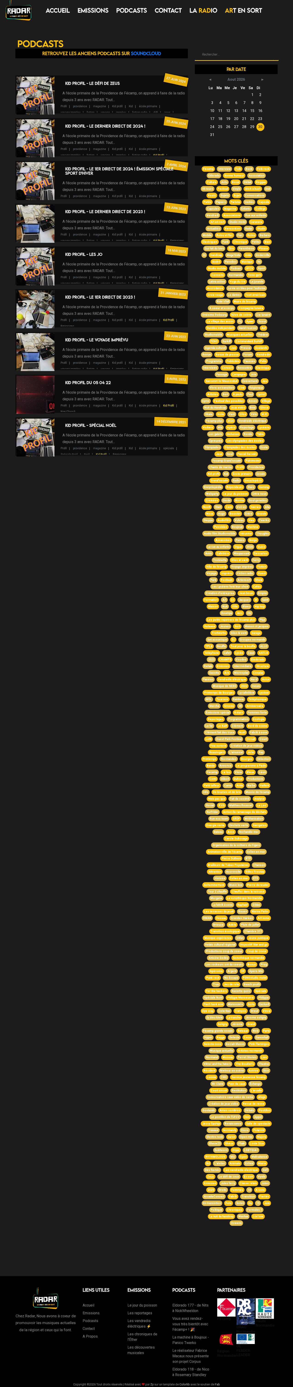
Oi (204, 255)
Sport (261, 268)
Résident (209, 1070)
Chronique (240, 241)
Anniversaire (254, 706)
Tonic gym (254, 275)
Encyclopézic (253, 480)
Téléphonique (257, 699)
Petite (256, 241)
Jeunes (225, 626)
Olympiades (212, 447)
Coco (247, 1037)
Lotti (209, 739)
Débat (247, 182)
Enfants (246, 208)
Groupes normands (252, 639)
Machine (252, 527)
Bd (208, 1163)
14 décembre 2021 (171, 422)
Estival (249, 1163)
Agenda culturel (215, 348)
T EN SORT (243, 10)
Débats (249, 1110)
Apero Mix (256, 971)
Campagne (239, 374)
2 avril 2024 (176, 165)
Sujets (224, 195)
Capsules (213, 208)
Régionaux (256, 387)
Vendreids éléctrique (252, 420)
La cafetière (246, 692)
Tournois (222, 699)
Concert (227, 367)
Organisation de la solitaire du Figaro (236, 845)
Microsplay (241, 672)
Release (209, 626)
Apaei (250, 321)
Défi (265, 1170)
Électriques (209, 241)
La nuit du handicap (221, 1216)
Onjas (235, 1150)
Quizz (261, 546)
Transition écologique (225, 931)
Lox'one (258, 1216)
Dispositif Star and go (254, 944)
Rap (261, 752)
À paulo (238, 394)
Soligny (222, 1024)
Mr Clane (218, 1083)
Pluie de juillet (250, 924)
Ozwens (236, 1223)
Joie (253, 374)
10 (249, 1190)
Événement (250, 381)
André (216, 261)
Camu (228, 785)
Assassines (223, 540)
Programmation (238, 719)
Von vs (241, 507)
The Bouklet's (245, 1064)
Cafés (257, 586)
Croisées (212, 500)
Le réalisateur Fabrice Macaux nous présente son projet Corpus (190, 1356)
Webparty (212, 493)
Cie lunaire (263, 314)
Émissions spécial (218, 712)
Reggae (261, 182)
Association (256, 175)
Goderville (263, 255)
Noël (87, 454)
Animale (235, 1163)
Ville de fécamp (216, 566)
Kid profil (117, 106)
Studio (261, 228)
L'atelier (219, 1163)
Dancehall (262, 1037)
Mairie (262, 1163)
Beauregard (217, 752)
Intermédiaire (242, 666)
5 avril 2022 (176, 379)
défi (155, 112)
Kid (131, 106)
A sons (260, 1190)
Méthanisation (253, 818)
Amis (208, 553)
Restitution (239, 1090)
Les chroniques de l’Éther (142, 1337)
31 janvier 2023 (173, 294)
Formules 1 (254, 1209)
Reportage (247, 427)
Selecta (234, 1037)
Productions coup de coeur (224, 951)
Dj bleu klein (214, 1017)
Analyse (259, 798)
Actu (224, 182)
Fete (228, 1203)
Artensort (243, 580)
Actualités (213, 228)
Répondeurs (234, 487)
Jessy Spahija (211, 1123)
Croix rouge (215, 295)
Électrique (263, 367)
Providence (256, 467)
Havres (255, 507)
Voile (220, 414)
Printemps (209, 759)
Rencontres (233, 228)
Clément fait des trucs (219, 732)
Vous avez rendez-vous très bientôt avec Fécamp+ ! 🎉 (190, 1324)
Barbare (265, 235)
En (232, 599)
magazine (99, 106)
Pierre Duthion (231, 858)
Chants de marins (220, 467)
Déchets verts (238, 825)
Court (263, 739)
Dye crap (208, 1011)
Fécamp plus (214, 420)
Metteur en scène (232, 1070)
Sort (237, 626)
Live (233, 348)
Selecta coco (212, 1044)
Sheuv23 (214, 1143)
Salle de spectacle (258, 1123)
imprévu (121, 112)
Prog (263, 964)
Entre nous (259, 493)
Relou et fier (224, 235)
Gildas (256, 904)
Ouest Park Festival (229, 739)
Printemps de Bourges (219, 692)
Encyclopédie (213, 487)
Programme (214, 361)
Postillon (264, 1110)
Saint (265, 599)
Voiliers (208, 427)
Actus (266, 679)
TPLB (208, 646)
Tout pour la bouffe (243, 646)
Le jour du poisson (235, 493)
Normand (212, 1057)
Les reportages (140, 1313)
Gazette (214, 672)
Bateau (218, 832)
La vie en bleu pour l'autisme (247, 288)
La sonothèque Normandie (244, 898)
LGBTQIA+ (251, 1150)
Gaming (264, 487)
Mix (220, 427)
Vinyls (236, 188)
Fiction (261, 566)
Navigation (259, 825)
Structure (262, 666)
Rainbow (238, 699)
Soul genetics (258, 500)
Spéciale (260, 991)
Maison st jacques (257, 626)
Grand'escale (219, 480)
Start (218, 507)
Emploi (262, 593)
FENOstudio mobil (254, 977)
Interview (224, 169)
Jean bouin (246, 593)
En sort (248, 1176)
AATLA (263, 653)
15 (258, 1203)
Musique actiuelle (221, 1050)
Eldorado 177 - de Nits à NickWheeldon (190, 1308)
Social (210, 805)
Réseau (221, 918)
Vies (251, 520)
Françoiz (240, 1011)
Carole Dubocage (236, 838)
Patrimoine (253, 460)
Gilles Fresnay (254, 871)
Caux (251, 653)
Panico (240, 540)
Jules (265, 1183)
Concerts (217, 275)
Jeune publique (258, 938)
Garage (256, 633)
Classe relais (248, 1183)
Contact (168, 10)
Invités (249, 202)
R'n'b (221, 805)
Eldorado (214, 175)
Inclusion (233, 434)
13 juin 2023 (176, 208)
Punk (225, 241)
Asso (230, 832)
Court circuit (219, 1090)
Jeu (264, 381)
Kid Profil (158, 155)
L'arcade (256, 1090)
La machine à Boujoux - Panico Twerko (190, 1340)
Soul (230, 454)
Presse (245, 348)
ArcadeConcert (214, 1196)
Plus (262, 619)
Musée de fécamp (257, 792)
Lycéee (264, 692)
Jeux (219, 454)
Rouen (242, 911)
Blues (246, 606)
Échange (255, 1083)
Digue (238, 546)
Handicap (216, 255)
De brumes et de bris (227, 792)
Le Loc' (262, 805)
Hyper (208, 1037)
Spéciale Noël (69, 454)
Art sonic (264, 918)
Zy (152, 1384)
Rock (249, 169)
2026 (250, 546)
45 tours (207, 188)
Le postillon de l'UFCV (225, 1117)
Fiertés (264, 1196)
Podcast (236, 268)
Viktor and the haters (217, 1064)
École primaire (242, 474)
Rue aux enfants (255, 215)
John (250, 752)
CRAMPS (225, 659)
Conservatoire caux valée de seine (230, 1097)
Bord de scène (257, 725)
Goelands (208, 1110)
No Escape (231, 977)
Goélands (261, 348)
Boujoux (237, 527)
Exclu (251, 1004)
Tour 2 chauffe (217, 891)
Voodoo (241, 659)
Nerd (254, 679)
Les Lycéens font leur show (230, 586)
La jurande (257, 281)
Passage (221, 374)
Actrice (253, 1070)
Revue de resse (253, 1103)
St (256, 599)
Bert (225, 394)
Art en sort (217, 222)
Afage (262, 1097)
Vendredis (263, 354)
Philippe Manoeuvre (240, 997)
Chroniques (234, 1209)
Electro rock (214, 1136)
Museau (227, 1057)
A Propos (90, 1336)
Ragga (221, 1037)
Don (247, 1117)
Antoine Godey (218, 957)
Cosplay (258, 672)
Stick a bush (253, 188)
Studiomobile (213, 334)
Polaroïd (258, 1130)
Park (213, 580)
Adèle (232, 924)
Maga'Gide (233, 255)
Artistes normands (250, 1050)
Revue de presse (227, 354)
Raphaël (242, 904)
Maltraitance (259, 1156)
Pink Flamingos (259, 1044)
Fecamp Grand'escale (226, 460)
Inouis (256, 686)
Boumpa (226, 613)
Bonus (251, 964)
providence (80, 106)
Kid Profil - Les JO (83, 254)
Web (255, 1030)
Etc (249, 613)
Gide (248, 255)
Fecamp (212, 772)
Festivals (227, 580)
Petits (207, 202)
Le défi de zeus (229, 1176)
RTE (255, 878)
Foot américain (255, 295)
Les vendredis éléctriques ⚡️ (139, 1323)
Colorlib (184, 1384)
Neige (253, 540)
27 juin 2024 (176, 80)
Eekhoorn (221, 1150)
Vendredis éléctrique (232, 679)
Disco (245, 1130)
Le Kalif (222, 725)
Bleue (250, 772)
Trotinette (220, 560)
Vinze (266, 1011)
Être (231, 248)
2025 (211, 1190)
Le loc (226, 772)
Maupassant (241, 553)
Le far (209, 725)
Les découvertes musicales (141, 1350)
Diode (227, 500)
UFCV (249, 268)
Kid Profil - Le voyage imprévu (96, 339)
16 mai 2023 (176, 251)
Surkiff (226, 341)
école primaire (148, 106)
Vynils (262, 1176)
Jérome (237, 1024)
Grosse (229, 706)
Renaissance (233, 1123)
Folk (238, 169)
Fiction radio (245, 573)
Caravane (256, 222)
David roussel (248, 328)
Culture (212, 182)
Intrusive (246, 533)
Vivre (238, 772)
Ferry (256, 560)
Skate (209, 414)
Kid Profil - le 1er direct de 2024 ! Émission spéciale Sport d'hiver (119, 171)
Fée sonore (218, 745)
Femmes (237, 1190)
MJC (264, 414)
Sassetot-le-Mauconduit (222, 381)
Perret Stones (247, 1057)
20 (240, 706)
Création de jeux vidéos (246, 745)
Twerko (264, 520)
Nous (209, 513)
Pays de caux (236, 1083)
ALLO (263, 646)
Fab (217, 1384)
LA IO (203, 10)
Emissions (93, 10)
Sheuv (229, 1143)
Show (258, 580)
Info (205, 792)
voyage (105, 112)
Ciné (242, 387)
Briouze (218, 924)
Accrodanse (215, 288)
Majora (261, 1136)
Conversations (255, 195)
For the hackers (216, 991)
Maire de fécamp (245, 301)
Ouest (262, 573)
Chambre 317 (253, 931)
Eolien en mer (256, 851)
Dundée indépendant (220, 328)
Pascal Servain (247, 454)
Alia (267, 507)
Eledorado (258, 659)
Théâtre (262, 334)
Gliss (242, 414)
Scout (262, 321)
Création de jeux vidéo (223, 1103)
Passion (208, 679)
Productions (255, 778)
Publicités (232, 361)
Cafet (227, 653)
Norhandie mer (249, 832)
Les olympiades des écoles (245, 440)
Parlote (235, 202)
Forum (247, 354)
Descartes (261, 553)
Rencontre (244, 367)
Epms (205, 401)
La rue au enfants (218, 546)
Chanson (259, 865)
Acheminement (214, 885)
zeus (167, 112)
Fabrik (233, 1196)
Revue (206, 354)
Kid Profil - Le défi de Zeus (92, 83)
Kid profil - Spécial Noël (90, 425)
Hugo (221, 513)
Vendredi (212, 215)
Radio (236, 480)
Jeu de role (231, 984)
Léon (262, 772)
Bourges (246, 759)
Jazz (239, 613)
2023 (211, 659)
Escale (260, 474)
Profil (64, 106)
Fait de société (240, 798)
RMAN (207, 918)
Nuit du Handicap (215, 407)
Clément (237, 725)
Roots (212, 195)
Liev (264, 1057)
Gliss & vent (239, 633)
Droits (223, 1190)
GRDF (236, 818)
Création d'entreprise (220, 593)
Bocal (235, 182)
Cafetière (223, 553)
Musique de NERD (224, 686)
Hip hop (260, 606)
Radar (248, 228)
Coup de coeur (257, 951)
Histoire (219, 878)
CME (224, 1077)
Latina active (217, 281)
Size (266, 1070)
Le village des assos (220, 321)
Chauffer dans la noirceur (248, 891)
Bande (211, 765)
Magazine (230, 208)
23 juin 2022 (176, 336)
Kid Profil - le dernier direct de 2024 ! (105, 126)
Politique (216, 1209)
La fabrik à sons (222, 904)
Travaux (213, 1130)
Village (266, 401)
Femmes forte (257, 712)
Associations (232, 215)
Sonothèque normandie (248, 957)
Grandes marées (242, 918)
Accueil (58, 10)
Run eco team (219, 818)
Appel (258, 1117)
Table (260, 434)
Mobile (207, 235)
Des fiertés (212, 1170)
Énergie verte (215, 825)
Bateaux (243, 1030)
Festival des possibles (229, 401)
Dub (267, 188)
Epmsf (261, 394)
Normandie (235, 275)
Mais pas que (216, 798)
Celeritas (224, 1011)
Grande (261, 513)
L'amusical (236, 752)
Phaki (241, 1143)
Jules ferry (228, 1183)
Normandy (229, 1130)
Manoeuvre (235, 1004)
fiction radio (139, 112)
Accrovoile (233, 871)
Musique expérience (218, 938)
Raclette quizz (241, 991)
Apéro (231, 427)
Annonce (226, 765)
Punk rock (213, 977)
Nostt (206, 507)
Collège (260, 208)
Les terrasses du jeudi (219, 911)
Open (243, 1156)
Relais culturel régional (220, 944)
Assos (252, 401)
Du (250, 1203)
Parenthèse (246, 248)
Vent (232, 414)
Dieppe (208, 520)
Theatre (263, 1064)
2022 (244, 686)
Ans (226, 672)
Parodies (231, 261)
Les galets (215, 434)
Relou (251, 235)
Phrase (263, 248)
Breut (254, 1011)
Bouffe (221, 646)
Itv (259, 261)
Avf (263, 328)
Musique (247, 261)
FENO (214, 341)
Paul (250, 394)
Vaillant (264, 785)
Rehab (208, 666)
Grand (251, 1024)
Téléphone (211, 653)
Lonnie (211, 1077)
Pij (239, 321)
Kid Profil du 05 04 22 (88, 382)
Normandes (228, 759)
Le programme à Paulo (251, 765)
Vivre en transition (222, 387)
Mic (232, 1156)
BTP (248, 858)
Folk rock (263, 169)
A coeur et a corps (221, 308)
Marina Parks (260, 911)
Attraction (214, 871)
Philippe (263, 997)
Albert (225, 778)
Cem (229, 507)
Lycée (239, 653)
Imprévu (226, 573)
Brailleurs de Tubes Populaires (228, 865)
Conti (212, 778)
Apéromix (216, 971)
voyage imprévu (71, 112)
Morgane (216, 898)
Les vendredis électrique (241, 1170)
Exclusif (264, 1004)
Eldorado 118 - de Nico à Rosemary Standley (190, 1372)
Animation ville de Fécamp (224, 851)
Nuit (225, 606)
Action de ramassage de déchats (244, 812)
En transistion (212, 1203)
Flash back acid (213, 1004)
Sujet (236, 195)
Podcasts (131, 10)
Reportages (215, 719)
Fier (240, 235)
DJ (233, 639)
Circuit (250, 739)
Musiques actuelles (240, 334)
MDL (209, 699)
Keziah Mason (235, 1044)
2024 (230, 420)
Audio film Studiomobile (219, 533)
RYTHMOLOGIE (215, 1156)
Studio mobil (237, 222)
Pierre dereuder (258, 885)
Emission (210, 1183)
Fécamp (208, 169)
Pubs (263, 361)
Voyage (212, 573)
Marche (214, 706)
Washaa (243, 1216)
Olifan (240, 938)
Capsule (263, 202)
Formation (211, 599)
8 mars (238, 712)
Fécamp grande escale (218, 1030)
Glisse (264, 407)
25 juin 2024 (176, 122)
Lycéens (264, 427)
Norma (239, 500)
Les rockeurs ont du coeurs (224, 964)
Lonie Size (257, 1143)
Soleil (240, 1203)
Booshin (235, 513)
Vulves (239, 520)
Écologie (259, 719)
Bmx (252, 407)
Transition (248, 1196)
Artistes (212, 394)
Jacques (244, 599)
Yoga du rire (238, 281)
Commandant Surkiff (249, 341)
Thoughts (262, 533)
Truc (216, 984)
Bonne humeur (234, 175)
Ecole (264, 447)
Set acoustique (217, 639)
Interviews (210, 367)
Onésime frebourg (214, 314)
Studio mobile (217, 268)
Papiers (221, 202)
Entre (248, 513)
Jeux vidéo (238, 407)
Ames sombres (230, 1110)
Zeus (210, 1176)
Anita (239, 785)
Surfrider (212, 812)
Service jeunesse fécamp (248, 1077)
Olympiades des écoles (240, 447)
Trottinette (219, 633)
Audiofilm (223, 520)
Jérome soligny (255, 1017)
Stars (250, 487)
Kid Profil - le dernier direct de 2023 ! (105, 211)
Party (266, 1030)
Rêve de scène (241, 314)
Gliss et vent (239, 560)
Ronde (248, 434)
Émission (223, 666)
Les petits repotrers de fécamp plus (231, 619)
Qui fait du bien (214, 248)
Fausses (249, 361)
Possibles (220, 527)
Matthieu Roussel (240, 805)
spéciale (168, 448)
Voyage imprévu (242, 566)
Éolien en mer (239, 878)
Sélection (263, 759)
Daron (231, 1136)
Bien (267, 241)
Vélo (254, 414)
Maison (213, 606)
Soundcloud (146, 53)
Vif (242, 971)
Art (224, 599)
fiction (91, 112)
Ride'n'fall (223, 301)
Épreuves (215, 440)
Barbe (251, 785)
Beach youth (252, 984)
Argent (231, 971)
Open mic (246, 1136)
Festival (223, 188)
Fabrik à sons (258, 732)
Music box (235, 885)
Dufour (238, 778)
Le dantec (234, 295)
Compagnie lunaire (251, 308)
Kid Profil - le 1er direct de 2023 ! (100, 297)
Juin (267, 1203)
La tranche (234, 1017)
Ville (235, 606)
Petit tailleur (212, 785)
